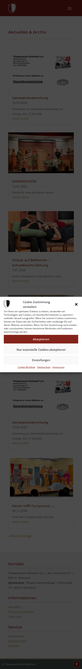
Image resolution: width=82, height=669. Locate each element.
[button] (76, 304)
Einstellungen (41, 360)
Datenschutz (44, 367)
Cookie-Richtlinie (26, 367)
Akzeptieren (41, 339)
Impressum (58, 367)
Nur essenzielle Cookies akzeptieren (41, 349)
